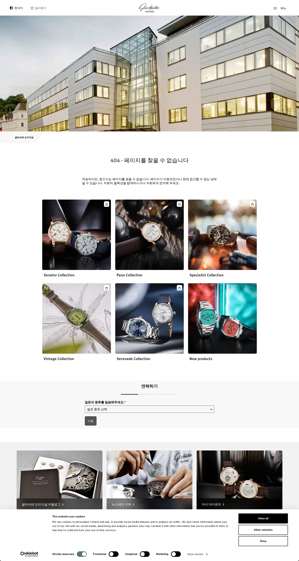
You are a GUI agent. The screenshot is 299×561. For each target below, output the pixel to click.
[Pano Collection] (149, 235)
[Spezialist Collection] (222, 235)
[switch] (114, 554)
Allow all (263, 518)
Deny (263, 541)
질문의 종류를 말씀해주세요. (105, 402)
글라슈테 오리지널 (24, 137)
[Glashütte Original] (149, 8)
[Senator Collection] (76, 235)
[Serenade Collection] (149, 318)
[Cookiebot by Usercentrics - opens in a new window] (29, 554)
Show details (195, 554)
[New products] (222, 318)
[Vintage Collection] (76, 318)
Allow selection (263, 529)
